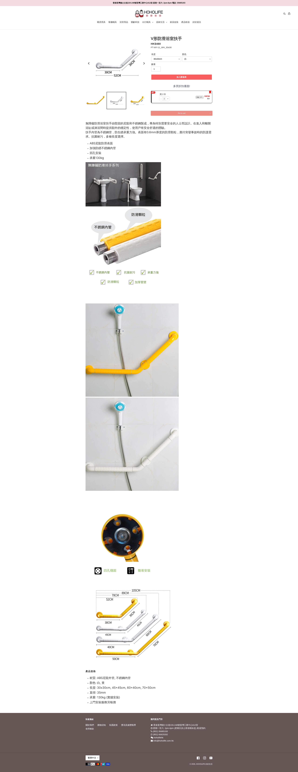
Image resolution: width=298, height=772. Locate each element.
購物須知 (101, 725)
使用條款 (90, 729)
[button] (161, 99)
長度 (153, 54)
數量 (153, 64)
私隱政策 (113, 725)
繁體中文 (92, 758)
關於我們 (90, 725)
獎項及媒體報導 (128, 725)
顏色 (184, 54)
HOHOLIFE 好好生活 (204, 764)
